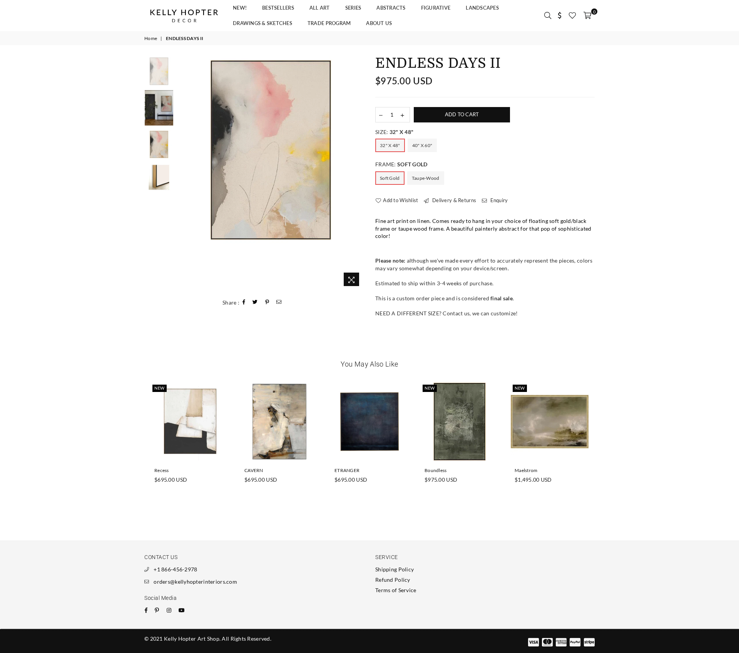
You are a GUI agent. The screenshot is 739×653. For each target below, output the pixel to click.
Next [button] (357, 173)
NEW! (240, 8)
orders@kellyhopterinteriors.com (195, 581)
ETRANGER (346, 470)
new (159, 387)
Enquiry (498, 200)
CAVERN (253, 470)
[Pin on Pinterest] (267, 302)
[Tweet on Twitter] (255, 302)
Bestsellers (278, 8)
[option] (270, 150)
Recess (161, 470)
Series (353, 8)
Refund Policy (392, 579)
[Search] (548, 15)
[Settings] (560, 15)
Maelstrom (526, 470)
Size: (394, 132)
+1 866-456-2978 (175, 569)
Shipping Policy (394, 569)
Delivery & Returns (453, 200)
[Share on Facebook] (244, 302)
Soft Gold (390, 178)
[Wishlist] (572, 15)
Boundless (436, 470)
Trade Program (329, 23)
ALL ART (319, 8)
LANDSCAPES (482, 8)
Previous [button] (184, 173)
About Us (379, 23)
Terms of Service (395, 590)
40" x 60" (422, 145)
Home (150, 38)
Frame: (401, 164)
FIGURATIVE (436, 8)
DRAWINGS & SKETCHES (262, 23)
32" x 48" (390, 145)
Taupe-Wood (426, 178)
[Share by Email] (279, 302)
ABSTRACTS (390, 8)
